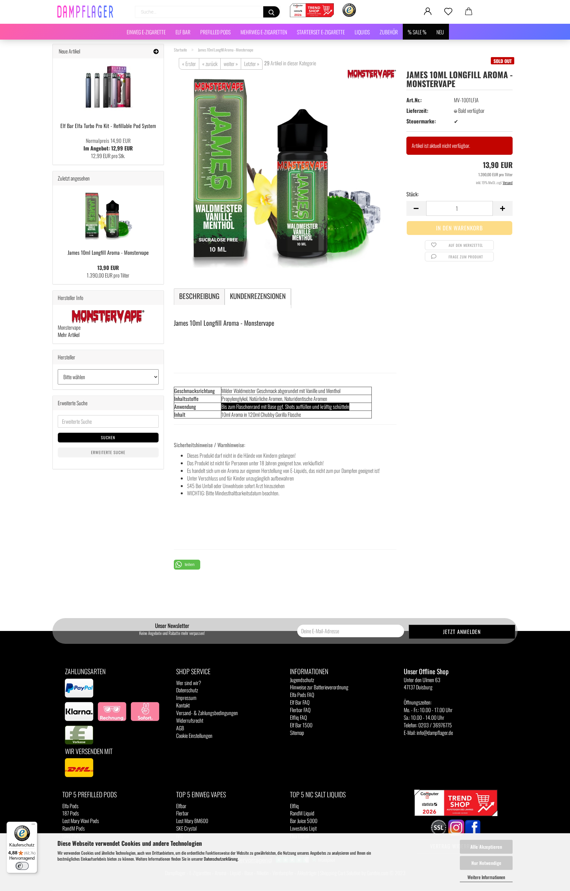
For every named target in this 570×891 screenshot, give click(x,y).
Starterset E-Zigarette (321, 32)
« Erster (189, 64)
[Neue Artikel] (156, 51)
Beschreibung (199, 296)
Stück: (412, 194)
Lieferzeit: (417, 111)
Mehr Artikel (68, 335)
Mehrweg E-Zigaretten (263, 32)
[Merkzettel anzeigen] (448, 11)
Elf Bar (182, 32)
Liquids (362, 32)
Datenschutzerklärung (221, 858)
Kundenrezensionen (258, 296)
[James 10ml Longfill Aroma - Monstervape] (285, 168)
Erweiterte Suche (108, 452)
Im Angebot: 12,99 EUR (108, 144)
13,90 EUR (108, 268)
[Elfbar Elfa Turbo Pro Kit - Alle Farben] (108, 88)
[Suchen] (271, 11)
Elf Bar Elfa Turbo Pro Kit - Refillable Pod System (108, 126)
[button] (187, 565)
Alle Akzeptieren (486, 846)
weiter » (231, 64)
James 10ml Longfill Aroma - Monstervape (108, 252)
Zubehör (389, 32)
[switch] (22, 866)
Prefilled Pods (215, 32)
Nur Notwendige (486, 862)
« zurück (209, 64)
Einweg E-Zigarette (146, 32)
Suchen (108, 437)
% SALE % (417, 32)
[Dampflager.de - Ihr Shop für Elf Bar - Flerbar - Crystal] (87, 11)
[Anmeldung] (428, 11)
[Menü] (33, 826)
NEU (440, 32)
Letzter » (251, 64)
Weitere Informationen (486, 877)
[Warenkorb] (469, 11)
